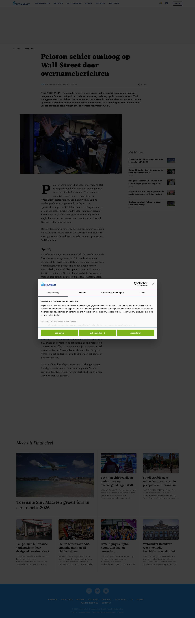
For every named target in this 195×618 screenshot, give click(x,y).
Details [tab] (82, 292)
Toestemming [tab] (52, 292)
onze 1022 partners (56, 305)
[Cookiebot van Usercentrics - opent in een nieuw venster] (136, 284)
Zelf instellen (96, 333)
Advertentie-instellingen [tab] (112, 292)
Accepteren (135, 333)
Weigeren (59, 333)
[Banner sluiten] (153, 284)
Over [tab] (142, 292)
